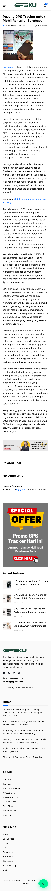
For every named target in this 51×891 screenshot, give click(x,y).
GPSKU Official (10, 26)
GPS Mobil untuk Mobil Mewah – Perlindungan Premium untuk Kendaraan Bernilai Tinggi (30, 612)
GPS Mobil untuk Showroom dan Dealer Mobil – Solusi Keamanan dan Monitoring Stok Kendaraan (30, 598)
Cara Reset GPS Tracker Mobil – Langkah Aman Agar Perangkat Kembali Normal (30, 626)
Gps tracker (9, 67)
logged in (21, 489)
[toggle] (4, 5)
